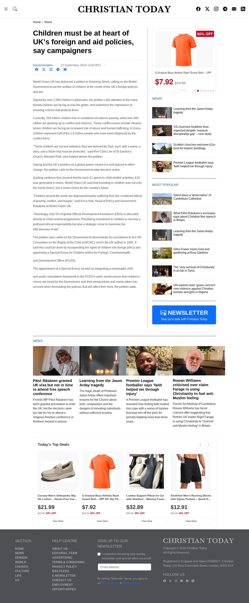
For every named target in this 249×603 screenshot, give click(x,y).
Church (21, 566)
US (17, 580)
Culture (22, 571)
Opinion (21, 557)
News (48, 22)
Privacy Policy (64, 566)
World (20, 562)
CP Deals (182, 90)
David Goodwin (43, 65)
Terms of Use (110, 582)
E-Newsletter (64, 575)
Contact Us (61, 580)
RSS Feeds (60, 571)
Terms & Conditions (68, 562)
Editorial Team (64, 553)
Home (37, 22)
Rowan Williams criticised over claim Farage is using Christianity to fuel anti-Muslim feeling (193, 389)
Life (18, 575)
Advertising (62, 557)
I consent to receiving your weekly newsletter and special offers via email (126, 556)
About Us (60, 548)
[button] (6, 9)
